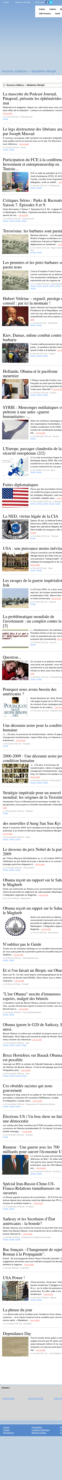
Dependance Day (17, 1333)
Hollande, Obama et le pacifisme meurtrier (30, 373)
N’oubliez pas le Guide (22, 944)
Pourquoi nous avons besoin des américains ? (29, 691)
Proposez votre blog (22, 2)
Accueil (5, 2)
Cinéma (52, 9)
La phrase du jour (17, 1310)
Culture (42, 9)
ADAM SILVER (9, 1399)
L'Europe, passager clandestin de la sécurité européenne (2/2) (32, 450)
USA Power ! (14, 1277)
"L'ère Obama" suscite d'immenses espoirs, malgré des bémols (32, 996)
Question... (12, 657)
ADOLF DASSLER (35, 1399)
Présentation (37, 1427)
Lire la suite (7, 113)
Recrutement (8, 1433)
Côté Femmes (45, 14)
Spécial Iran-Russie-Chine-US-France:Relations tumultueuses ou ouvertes (31, 1188)
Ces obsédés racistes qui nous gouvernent (28, 1088)
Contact (6, 1430)
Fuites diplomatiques (20, 484)
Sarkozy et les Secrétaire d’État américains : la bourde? (29, 1221)
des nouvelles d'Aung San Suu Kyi (32, 823)
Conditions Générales (41, 1430)
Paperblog (16, 11)
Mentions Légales (39, 1433)
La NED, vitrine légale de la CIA (30, 516)
